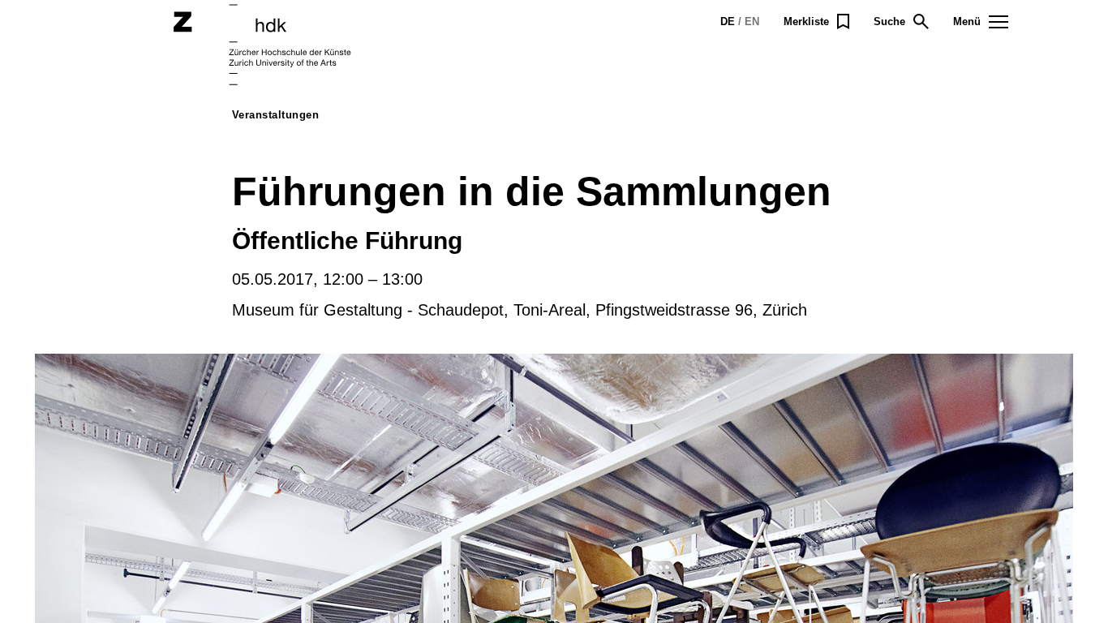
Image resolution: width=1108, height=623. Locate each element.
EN (752, 21)
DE (727, 21)
